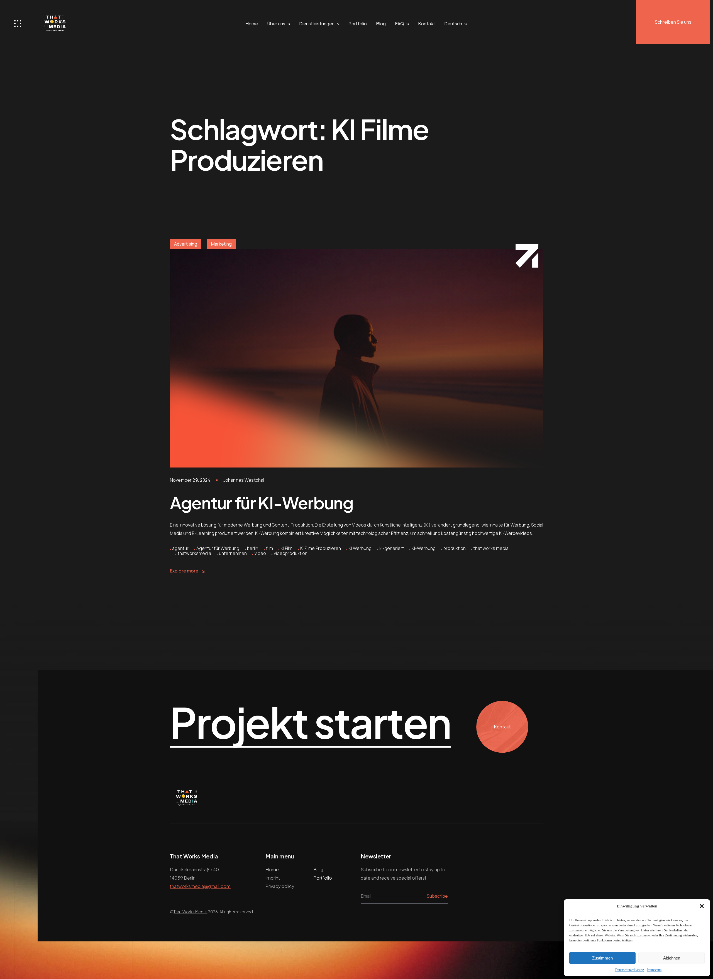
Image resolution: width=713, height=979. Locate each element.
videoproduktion (290, 553)
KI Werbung (360, 548)
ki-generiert (391, 548)
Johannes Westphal (243, 480)
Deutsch (453, 23)
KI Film (286, 548)
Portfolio (357, 23)
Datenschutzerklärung (629, 970)
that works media (491, 548)
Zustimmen (602, 958)
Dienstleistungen (316, 23)
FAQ (399, 23)
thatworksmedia (194, 553)
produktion (454, 548)
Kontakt (426, 23)
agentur (180, 548)
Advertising (185, 244)
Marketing (221, 244)
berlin (252, 548)
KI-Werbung (424, 548)
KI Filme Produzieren (320, 548)
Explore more (184, 571)
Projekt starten (310, 722)
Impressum (654, 970)
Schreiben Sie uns (673, 22)
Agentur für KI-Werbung (261, 502)
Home (251, 23)
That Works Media (190, 911)
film (269, 548)
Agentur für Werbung (217, 548)
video (260, 553)
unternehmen (233, 553)
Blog (381, 23)
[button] (702, 906)
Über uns (276, 23)
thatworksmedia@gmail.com (200, 886)
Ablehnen (671, 958)
